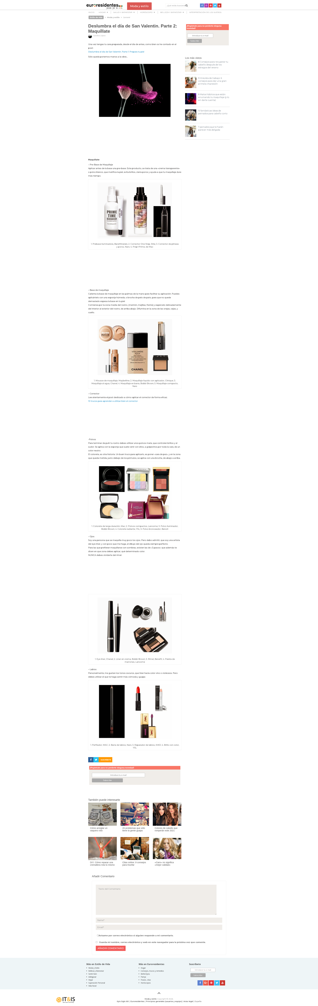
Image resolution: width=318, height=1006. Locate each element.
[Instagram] (206, 5)
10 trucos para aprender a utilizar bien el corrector (113, 401)
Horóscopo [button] (146, 12)
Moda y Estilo (93, 968)
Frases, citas (146, 980)
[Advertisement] (134, 139)
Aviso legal (188, 1001)
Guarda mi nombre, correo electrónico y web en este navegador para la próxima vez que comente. (152, 942)
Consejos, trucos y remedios (152, 971)
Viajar (90, 980)
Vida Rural (92, 986)
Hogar (143, 968)
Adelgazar (92, 977)
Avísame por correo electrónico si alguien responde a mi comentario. (136, 935)
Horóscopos (146, 983)
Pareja (143, 977)
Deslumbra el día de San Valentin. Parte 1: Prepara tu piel (116, 52)
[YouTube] (219, 5)
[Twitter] (215, 5)
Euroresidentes (137, 1001)
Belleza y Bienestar (96, 971)
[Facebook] (202, 5)
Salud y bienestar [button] (122, 12)
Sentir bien (92, 974)
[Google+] (205, 982)
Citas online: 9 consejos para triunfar (134, 863)
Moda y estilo (151, 999)
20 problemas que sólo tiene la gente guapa (133, 829)
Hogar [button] (102, 12)
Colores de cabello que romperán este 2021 (166, 829)
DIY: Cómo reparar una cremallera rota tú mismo (102, 863)
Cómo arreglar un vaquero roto (98, 829)
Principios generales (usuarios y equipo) (164, 1001)
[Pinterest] (211, 5)
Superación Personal (96, 983)
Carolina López (99, 36)
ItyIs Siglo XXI (123, 1001)
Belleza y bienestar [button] (170, 12)
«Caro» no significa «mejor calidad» (164, 863)
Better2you (145, 974)
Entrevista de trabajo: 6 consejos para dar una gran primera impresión (212, 81)
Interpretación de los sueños (205, 12)
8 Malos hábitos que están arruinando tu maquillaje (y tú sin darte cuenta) (213, 97)
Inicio (91, 12)
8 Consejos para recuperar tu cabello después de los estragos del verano (213, 65)
